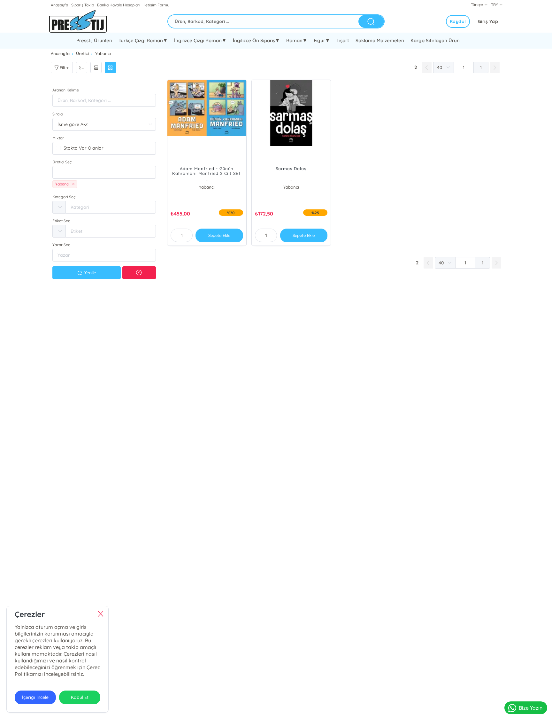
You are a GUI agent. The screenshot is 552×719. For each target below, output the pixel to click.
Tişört (342, 40)
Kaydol (458, 21)
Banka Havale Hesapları (118, 5)
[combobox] (104, 172)
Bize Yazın (530, 708)
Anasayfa (59, 5)
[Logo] (78, 21)
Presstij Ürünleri (94, 40)
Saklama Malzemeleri (380, 40)
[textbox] (104, 172)
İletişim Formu (156, 5)
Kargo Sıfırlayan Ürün (435, 40)
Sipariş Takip (82, 5)
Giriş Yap (488, 21)
